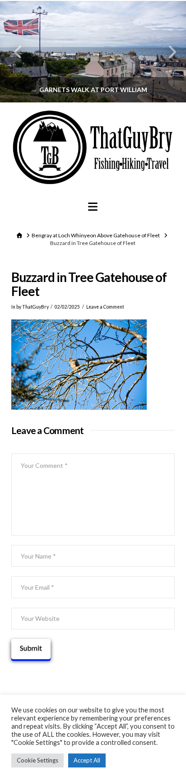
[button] (93, 206)
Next (167, 51)
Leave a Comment (105, 307)
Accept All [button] (87, 760)
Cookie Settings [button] (37, 760)
